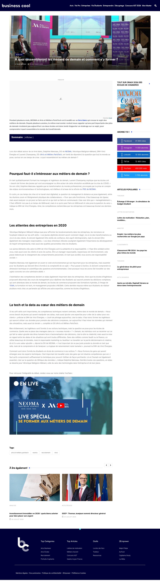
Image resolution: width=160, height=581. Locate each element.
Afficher (28, 137)
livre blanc (82, 120)
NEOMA (68, 151)
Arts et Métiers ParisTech (20, 453)
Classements (122, 244)
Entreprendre (108, 5)
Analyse (12, 505)
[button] (155, 5)
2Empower (66, 573)
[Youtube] (135, 571)
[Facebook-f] (130, 571)
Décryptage (119, 5)
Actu (71, 5)
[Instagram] (143, 571)
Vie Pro (77, 5)
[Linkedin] (143, 572)
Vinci (56, 453)
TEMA (11, 285)
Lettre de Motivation (125, 212)
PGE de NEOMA (89, 189)
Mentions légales (22, 573)
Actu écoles (67, 505)
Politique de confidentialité (51, 573)
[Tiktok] (139, 571)
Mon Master (147, 5)
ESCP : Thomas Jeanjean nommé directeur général (83, 513)
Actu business (123, 277)
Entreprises (85, 5)
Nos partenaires (35, 573)
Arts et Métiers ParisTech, (51, 154)
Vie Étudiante (96, 5)
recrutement (46, 453)
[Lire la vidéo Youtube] (60, 406)
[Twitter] (126, 571)
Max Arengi (21, 64)
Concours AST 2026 (133, 5)
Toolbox (120, 195)
